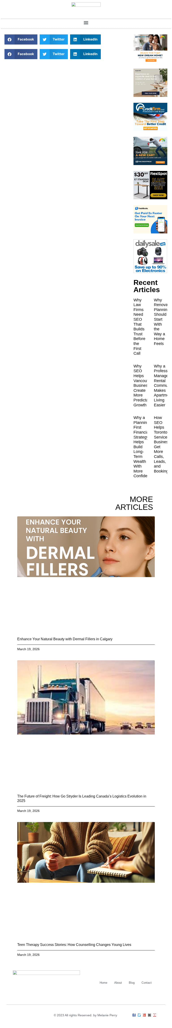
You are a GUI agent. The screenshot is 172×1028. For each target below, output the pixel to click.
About (118, 982)
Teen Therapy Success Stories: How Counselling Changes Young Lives (74, 945)
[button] (86, 22)
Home (103, 982)
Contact (147, 982)
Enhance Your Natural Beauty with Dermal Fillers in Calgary (64, 639)
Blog (132, 982)
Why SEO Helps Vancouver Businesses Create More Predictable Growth (143, 385)
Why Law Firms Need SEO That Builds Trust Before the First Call (139, 327)
